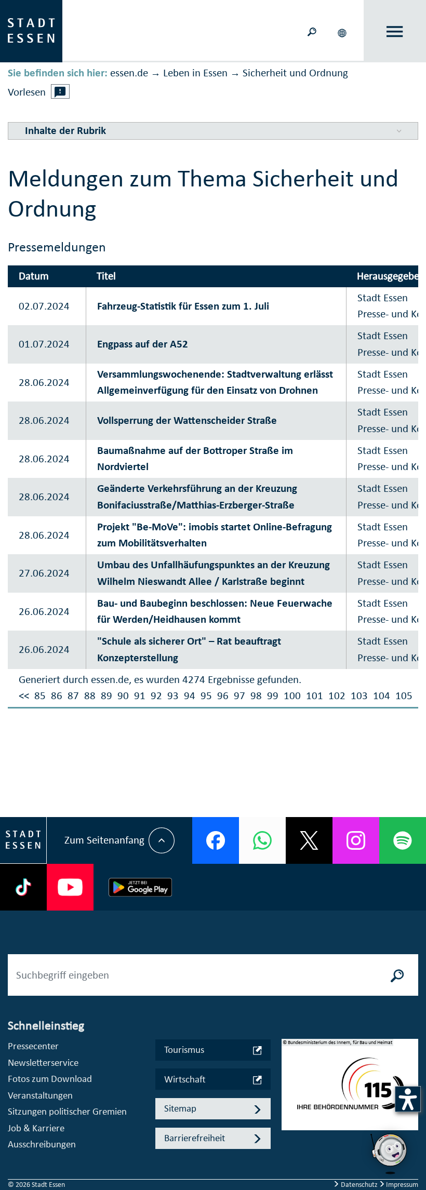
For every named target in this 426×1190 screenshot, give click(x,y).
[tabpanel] (350, 1090)
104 (381, 695)
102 (336, 695)
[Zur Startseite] (31, 30)
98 (256, 695)
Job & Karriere (36, 1128)
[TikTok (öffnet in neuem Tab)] (23, 887)
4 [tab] (289, 1131)
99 (272, 695)
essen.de (129, 72)
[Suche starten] (397, 975)
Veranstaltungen (40, 1095)
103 (359, 695)
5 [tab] (289, 1147)
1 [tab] (289, 1081)
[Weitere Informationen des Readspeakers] (60, 91)
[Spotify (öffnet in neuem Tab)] (402, 840)
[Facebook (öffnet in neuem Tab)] (215, 840)
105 (403, 695)
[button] (343, 31)
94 (189, 695)
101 (314, 695)
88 (90, 695)
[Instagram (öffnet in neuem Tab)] (355, 840)
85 (40, 695)
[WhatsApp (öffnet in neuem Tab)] (262, 840)
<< (24, 695)
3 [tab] (289, 1114)
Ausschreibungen (42, 1144)
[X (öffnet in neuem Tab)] (309, 840)
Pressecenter (33, 1046)
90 (123, 695)
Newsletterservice (43, 1062)
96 (223, 695)
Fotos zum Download (50, 1079)
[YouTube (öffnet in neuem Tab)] (70, 887)
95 (206, 695)
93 (173, 695)
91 (139, 695)
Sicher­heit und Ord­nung (295, 72)
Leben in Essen (195, 72)
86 (56, 695)
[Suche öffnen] (312, 31)
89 (106, 695)
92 (156, 695)
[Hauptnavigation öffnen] (395, 31)
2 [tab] (289, 1097)
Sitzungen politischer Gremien (67, 1111)
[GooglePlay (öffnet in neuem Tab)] (140, 887)
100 (292, 695)
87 (73, 695)
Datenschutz (359, 1184)
